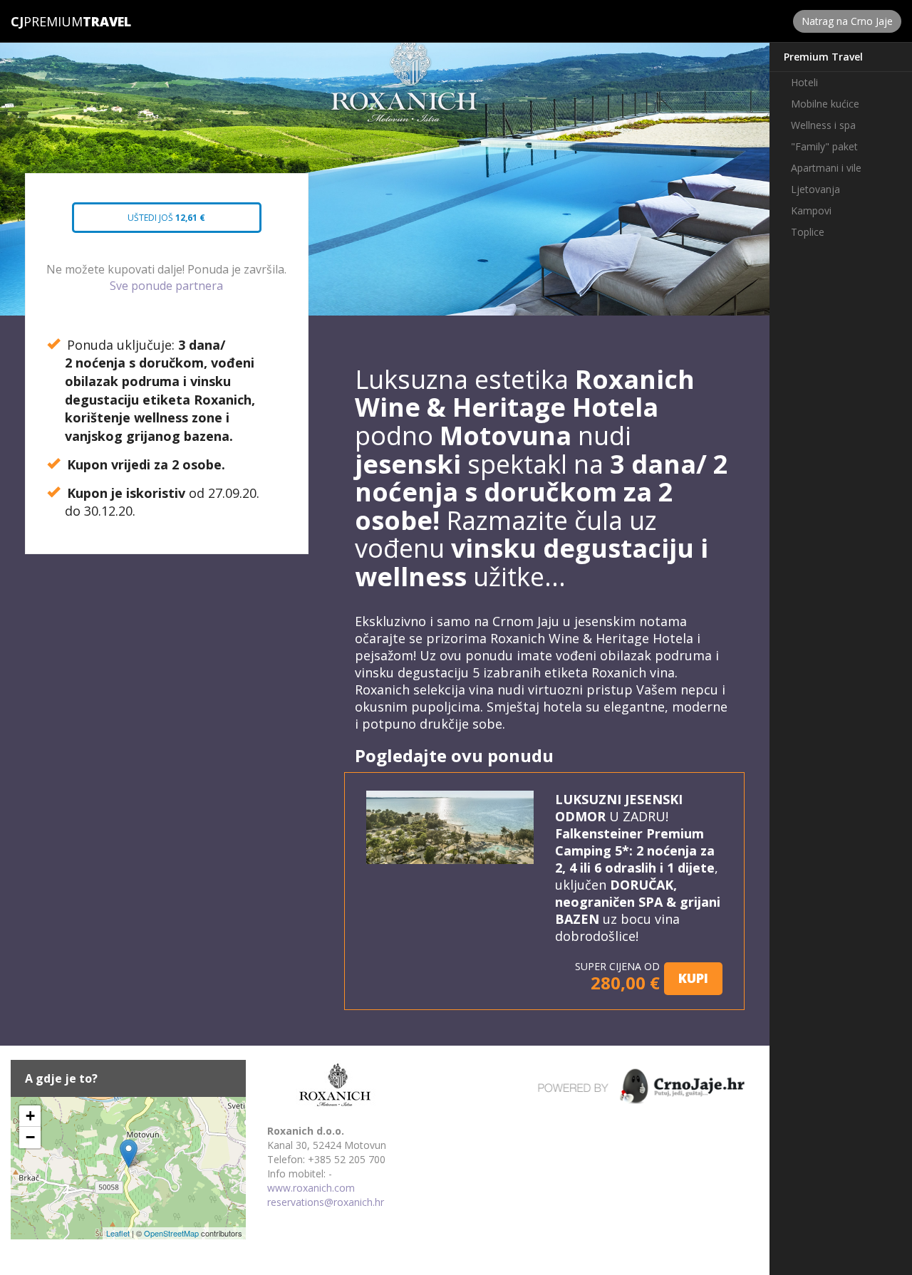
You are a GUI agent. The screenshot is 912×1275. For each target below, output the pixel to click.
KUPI (693, 978)
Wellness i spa (823, 125)
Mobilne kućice (825, 103)
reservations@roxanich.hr (325, 1202)
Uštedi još (153, 222)
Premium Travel (823, 56)
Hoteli (804, 82)
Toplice (807, 232)
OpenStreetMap (171, 1233)
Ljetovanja (815, 189)
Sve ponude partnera (166, 285)
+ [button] (30, 1116)
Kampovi (811, 210)
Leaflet (118, 1233)
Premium (47, 21)
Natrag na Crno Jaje (847, 21)
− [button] (30, 1137)
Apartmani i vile (826, 168)
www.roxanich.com (311, 1188)
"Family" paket (824, 146)
